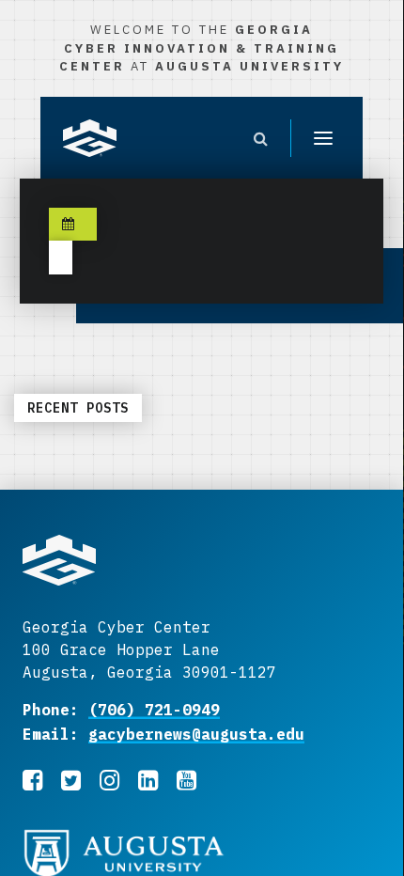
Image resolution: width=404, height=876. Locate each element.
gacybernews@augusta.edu (196, 734)
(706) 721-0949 (154, 709)
